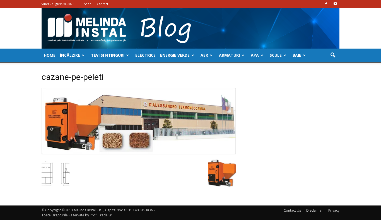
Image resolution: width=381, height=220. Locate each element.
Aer (204, 55)
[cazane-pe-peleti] (139, 153)
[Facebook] (326, 4)
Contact (102, 4)
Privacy (333, 210)
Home (50, 55)
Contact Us (292, 210)
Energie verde (175, 55)
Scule (276, 55)
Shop (87, 4)
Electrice (145, 55)
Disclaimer (314, 210)
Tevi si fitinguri (107, 55)
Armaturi (229, 55)
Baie (297, 55)
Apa (255, 55)
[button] (332, 55)
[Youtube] (335, 4)
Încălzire (70, 55)
